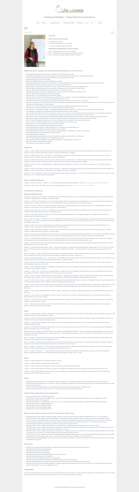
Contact (100, 23)
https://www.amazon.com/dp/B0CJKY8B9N (96, 182)
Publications (80, 23)
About (92, 23)
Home (38, 23)
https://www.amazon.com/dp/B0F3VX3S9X (83, 185)
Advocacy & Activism (69, 23)
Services (44, 23)
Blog (87, 23)
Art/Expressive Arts (55, 23)
